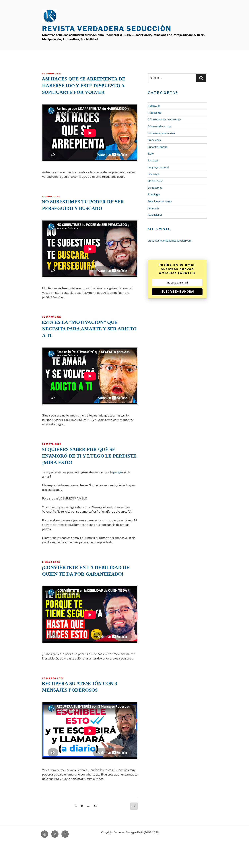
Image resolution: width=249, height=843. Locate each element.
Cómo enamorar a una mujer (164, 119)
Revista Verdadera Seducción (106, 29)
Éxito (151, 153)
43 (96, 805)
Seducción (154, 208)
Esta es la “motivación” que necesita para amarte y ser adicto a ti (89, 329)
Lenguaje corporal (158, 167)
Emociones (154, 139)
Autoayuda (154, 105)
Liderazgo (153, 173)
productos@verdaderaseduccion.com (170, 240)
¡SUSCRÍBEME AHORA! (177, 291)
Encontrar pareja (157, 146)
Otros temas (155, 187)
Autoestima (154, 112)
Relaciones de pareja (160, 201)
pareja (117, 472)
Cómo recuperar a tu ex (161, 133)
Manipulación (155, 180)
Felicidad (153, 160)
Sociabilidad (155, 215)
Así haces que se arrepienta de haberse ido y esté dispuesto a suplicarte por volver (83, 85)
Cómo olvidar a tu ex (160, 126)
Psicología (154, 194)
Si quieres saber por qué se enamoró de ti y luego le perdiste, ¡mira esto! (90, 456)
